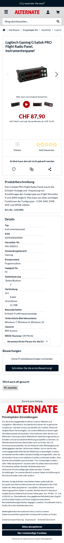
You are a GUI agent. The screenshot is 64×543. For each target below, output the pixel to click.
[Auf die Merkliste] (13, 169)
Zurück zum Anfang (32, 401)
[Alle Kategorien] (6, 11)
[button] (7, 74)
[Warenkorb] (57, 11)
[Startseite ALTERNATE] (27, 12)
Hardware (14, 29)
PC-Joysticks (10, 387)
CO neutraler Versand (32, 3)
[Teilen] (50, 169)
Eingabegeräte (30, 29)
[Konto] (48, 11)
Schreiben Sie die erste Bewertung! (32, 368)
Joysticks (46, 29)
